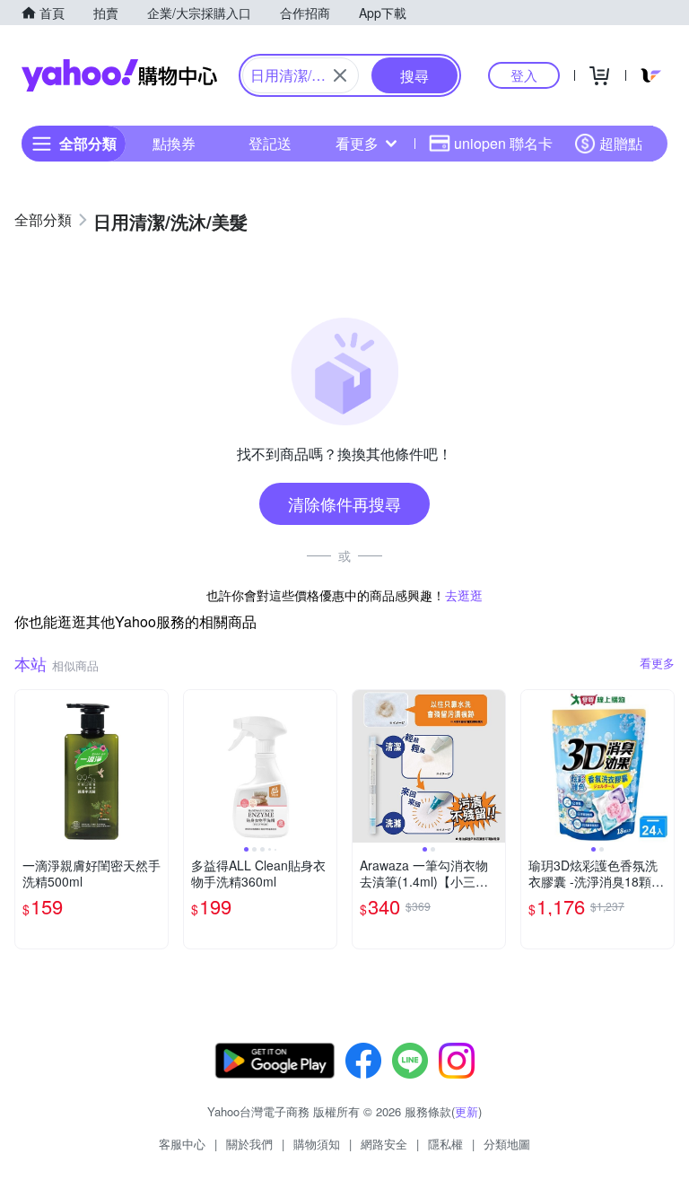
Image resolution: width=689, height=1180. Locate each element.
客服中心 (182, 1143)
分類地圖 (507, 1143)
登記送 (270, 143)
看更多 (357, 143)
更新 (466, 1111)
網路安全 (384, 1143)
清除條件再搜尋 (344, 503)
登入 (523, 75)
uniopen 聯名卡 (503, 143)
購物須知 (316, 1143)
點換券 (174, 143)
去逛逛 (464, 595)
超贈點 (620, 143)
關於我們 (249, 1143)
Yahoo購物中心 (119, 75)
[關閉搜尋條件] (340, 75)
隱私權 (445, 1143)
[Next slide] (324, 766)
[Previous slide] (195, 766)
